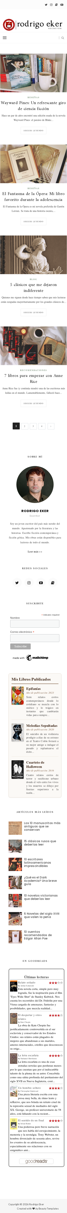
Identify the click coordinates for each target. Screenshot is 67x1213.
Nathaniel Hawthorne (28, 1058)
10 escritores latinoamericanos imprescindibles (37, 862)
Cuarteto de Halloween (35, 764)
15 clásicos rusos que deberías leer (40, 842)
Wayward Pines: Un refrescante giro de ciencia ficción (33, 106)
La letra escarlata (28, 1055)
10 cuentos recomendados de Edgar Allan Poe (38, 935)
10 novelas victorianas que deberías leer (41, 897)
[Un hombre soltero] (13, 1091)
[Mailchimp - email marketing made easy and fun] (30, 657)
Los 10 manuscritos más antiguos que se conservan (42, 826)
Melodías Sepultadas (41, 726)
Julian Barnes (25, 1123)
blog (33, 279)
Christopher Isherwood (29, 1091)
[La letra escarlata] (13, 1058)
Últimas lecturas (36, 977)
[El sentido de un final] (13, 1123)
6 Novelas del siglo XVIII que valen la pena (42, 915)
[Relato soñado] (13, 985)
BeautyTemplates (49, 1208)
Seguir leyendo (33, 130)
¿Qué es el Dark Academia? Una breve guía (40, 880)
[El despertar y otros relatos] (13, 1018)
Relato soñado (26, 982)
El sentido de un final (31, 1120)
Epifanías (33, 689)
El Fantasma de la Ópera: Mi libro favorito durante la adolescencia (33, 197)
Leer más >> (35, 551)
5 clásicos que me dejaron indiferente (33, 288)
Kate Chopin (25, 1022)
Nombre (15, 617)
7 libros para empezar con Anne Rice (33, 379)
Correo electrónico (22, 632)
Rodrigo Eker (36, 1204)
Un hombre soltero (29, 1088)
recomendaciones (33, 370)
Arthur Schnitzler (27, 985)
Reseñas (33, 97)
